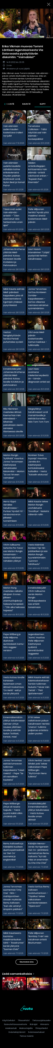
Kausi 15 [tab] (10, 104)
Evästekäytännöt (17, 1032)
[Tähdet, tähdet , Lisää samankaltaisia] (39, 984)
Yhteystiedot (41, 1028)
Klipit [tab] (43, 104)
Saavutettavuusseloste (15, 1024)
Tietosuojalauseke (41, 1020)
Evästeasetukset (36, 1032)
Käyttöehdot (8, 1020)
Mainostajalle (26, 1028)
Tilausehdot (24, 1020)
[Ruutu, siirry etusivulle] (26, 1009)
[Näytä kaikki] (26, 983)
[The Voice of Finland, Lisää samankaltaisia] (14, 984)
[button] (26, 23)
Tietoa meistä (26, 1036)
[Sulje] (48, 4)
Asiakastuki (11, 1028)
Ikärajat (34, 1024)
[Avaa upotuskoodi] (49, 10)
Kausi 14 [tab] (26, 104)
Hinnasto (44, 1024)
